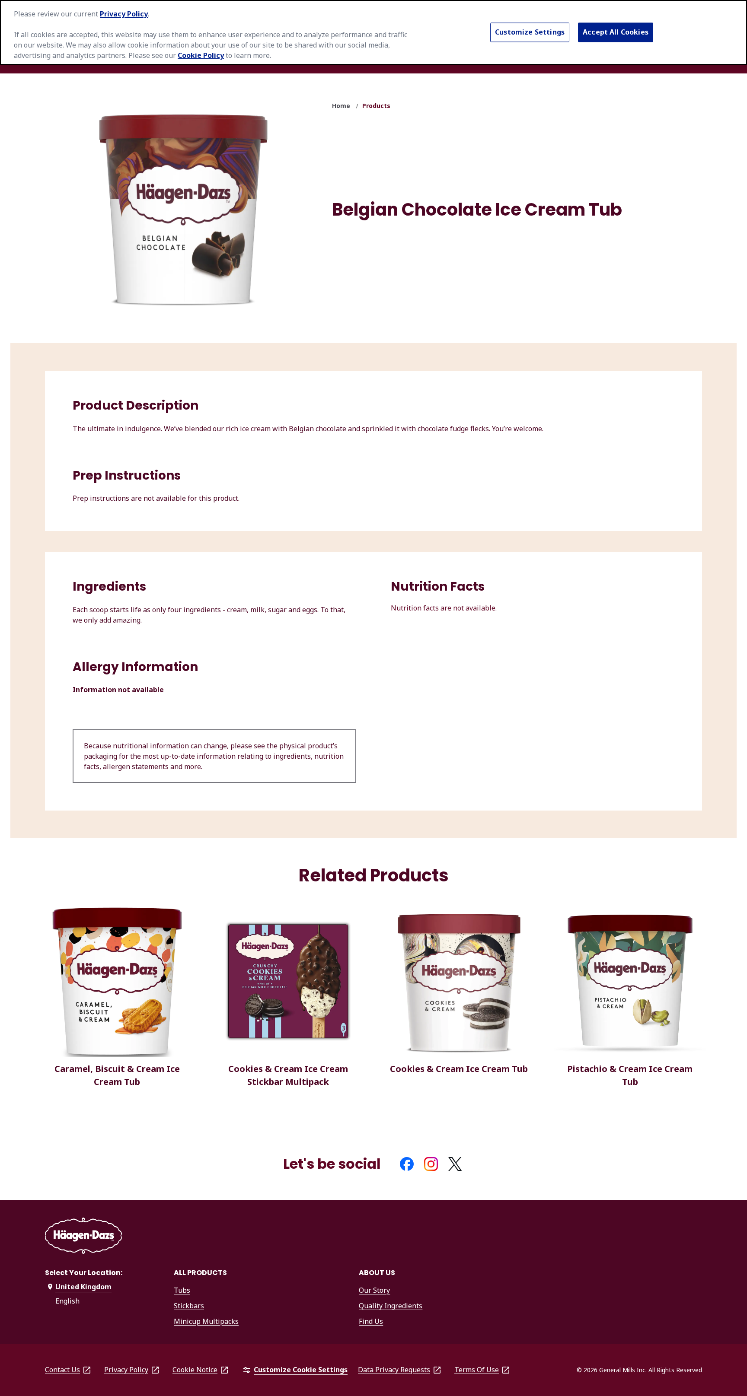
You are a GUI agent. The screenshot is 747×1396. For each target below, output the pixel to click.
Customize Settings (530, 32)
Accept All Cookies (615, 32)
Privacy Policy (124, 14)
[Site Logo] (83, 1237)
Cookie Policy (201, 55)
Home (341, 106)
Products (376, 106)
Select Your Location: (83, 1273)
